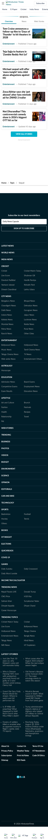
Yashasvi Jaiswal (7, 285)
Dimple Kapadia (7, 606)
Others (4, 524)
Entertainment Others (33, 359)
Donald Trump (30, 592)
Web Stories (39, 21)
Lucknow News (30, 320)
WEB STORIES (7, 428)
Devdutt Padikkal (8, 280)
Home (4, 9)
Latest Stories (9, 654)
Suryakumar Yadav (31, 601)
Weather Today (23, 751)
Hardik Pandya (30, 280)
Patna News (6, 329)
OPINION (5, 482)
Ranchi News (6, 334)
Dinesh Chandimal (8, 290)
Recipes (27, 412)
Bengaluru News (8, 301)
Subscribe (40, 3)
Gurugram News (30, 310)
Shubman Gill (29, 276)
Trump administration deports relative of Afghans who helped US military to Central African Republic (34, 711)
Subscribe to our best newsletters (24, 215)
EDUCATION (6, 377)
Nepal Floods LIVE (8, 592)
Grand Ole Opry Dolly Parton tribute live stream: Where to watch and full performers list (12, 696)
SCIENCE (5, 476)
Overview (9, 21)
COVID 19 (5, 557)
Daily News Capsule (11, 222)
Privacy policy (7, 751)
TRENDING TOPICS (9, 617)
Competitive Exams (9, 387)
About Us (5, 746)
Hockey (4, 519)
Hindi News (29, 641)
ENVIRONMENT (8, 469)
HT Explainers (29, 645)
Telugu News (6, 641)
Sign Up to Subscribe (24, 228)
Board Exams (29, 382)
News (24, 21)
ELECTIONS (6, 544)
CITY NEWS (6, 296)
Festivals (27, 407)
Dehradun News (30, 306)
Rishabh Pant (29, 285)
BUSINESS (5, 442)
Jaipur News (29, 315)
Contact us (21, 746)
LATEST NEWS (7, 246)
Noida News (29, 324)
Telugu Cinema (30, 631)
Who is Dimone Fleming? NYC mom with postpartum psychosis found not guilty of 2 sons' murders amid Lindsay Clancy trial (12, 678)
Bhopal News (29, 301)
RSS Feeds (21, 760)
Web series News (8, 359)
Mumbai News (7, 324)
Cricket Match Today (32, 271)
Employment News (32, 387)
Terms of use (37, 746)
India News (34, 9)
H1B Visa (27, 596)
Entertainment (9, 44)
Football (27, 514)
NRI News (5, 645)
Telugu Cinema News (9, 354)
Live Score (5, 276)
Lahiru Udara (29, 290)
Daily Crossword (30, 569)
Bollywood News (8, 345)
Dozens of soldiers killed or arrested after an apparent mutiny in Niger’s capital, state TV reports (12, 726)
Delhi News (6, 310)
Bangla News (29, 636)
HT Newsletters (38, 751)
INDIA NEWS (7, 259)
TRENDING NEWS (9, 587)
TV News (27, 354)
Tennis (26, 519)
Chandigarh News (8, 306)
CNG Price (5, 596)
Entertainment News (9, 636)
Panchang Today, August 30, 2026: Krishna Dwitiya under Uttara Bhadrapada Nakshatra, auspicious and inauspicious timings (34, 729)
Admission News (8, 382)
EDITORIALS (6, 489)
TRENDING (6, 435)
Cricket (23, 9)
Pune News (28, 329)
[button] (3, 3)
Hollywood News (31, 345)
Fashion (4, 407)
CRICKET (5, 266)
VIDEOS (4, 455)
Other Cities (29, 334)
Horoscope (5, 370)
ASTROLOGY (6, 366)
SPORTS (4, 510)
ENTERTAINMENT (9, 340)
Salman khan (6, 601)
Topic (12, 183)
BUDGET (5, 462)
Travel (26, 417)
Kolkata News (7, 320)
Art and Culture (7, 403)
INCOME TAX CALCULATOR (13, 580)
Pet (2, 421)
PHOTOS (5, 448)
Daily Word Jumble (9, 574)
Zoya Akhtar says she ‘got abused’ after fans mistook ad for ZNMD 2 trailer (17, 95)
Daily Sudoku (6, 569)
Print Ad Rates (23, 756)
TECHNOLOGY (7, 503)
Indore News (6, 315)
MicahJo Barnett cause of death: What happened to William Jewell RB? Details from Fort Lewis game (34, 696)
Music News (6, 350)
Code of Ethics (38, 756)
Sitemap (4, 760)
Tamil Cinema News (32, 350)
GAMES (4, 564)
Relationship (6, 417)
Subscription (6, 756)
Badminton (5, 514)
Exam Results (6, 391)
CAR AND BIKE (7, 496)
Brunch (27, 403)
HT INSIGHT (6, 537)
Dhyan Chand (29, 606)
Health (4, 412)
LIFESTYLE (5, 398)
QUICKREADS (7, 551)
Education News (31, 391)
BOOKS (4, 530)
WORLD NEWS (7, 253)
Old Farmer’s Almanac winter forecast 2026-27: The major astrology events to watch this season (34, 676)
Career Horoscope (8, 610)
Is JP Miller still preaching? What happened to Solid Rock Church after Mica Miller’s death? (11, 711)
